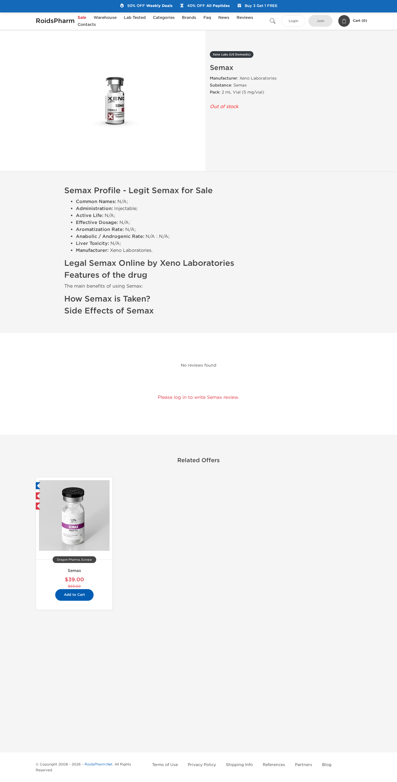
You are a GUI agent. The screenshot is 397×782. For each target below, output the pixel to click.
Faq (207, 17)
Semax (74, 570)
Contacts (87, 24)
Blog (326, 764)
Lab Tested (135, 17)
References (274, 764)
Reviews (245, 17)
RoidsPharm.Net (98, 764)
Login (293, 21)
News (223, 17)
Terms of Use (165, 764)
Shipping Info (239, 764)
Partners (303, 764)
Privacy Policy (202, 764)
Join (320, 21)
